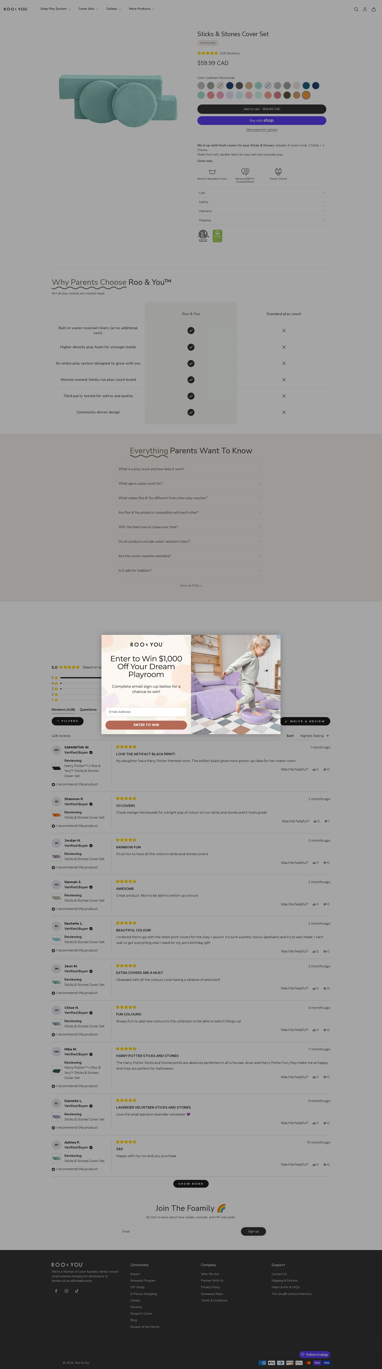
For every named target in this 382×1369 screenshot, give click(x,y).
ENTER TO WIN (146, 725)
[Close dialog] (279, 636)
